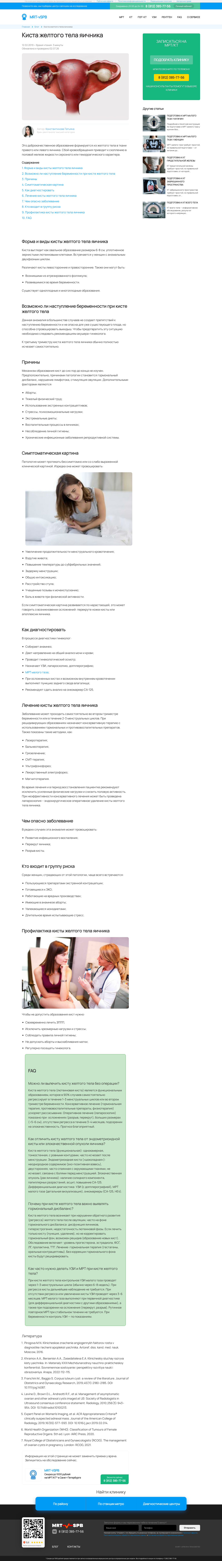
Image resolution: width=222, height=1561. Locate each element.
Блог (55, 1546)
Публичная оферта (105, 1)
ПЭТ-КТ (142, 17)
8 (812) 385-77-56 (158, 6)
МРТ (121, 17)
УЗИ (154, 17)
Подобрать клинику (171, 60)
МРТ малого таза (36, 672)
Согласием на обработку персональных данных (165, 1535)
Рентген (167, 17)
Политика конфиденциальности (132, 1)
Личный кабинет (184, 6)
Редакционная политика (161, 1)
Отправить (190, 1528)
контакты (73, 1546)
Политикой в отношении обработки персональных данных (125, 1535)
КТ (130, 17)
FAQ (179, 17)
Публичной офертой (190, 1533)
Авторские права (184, 1)
